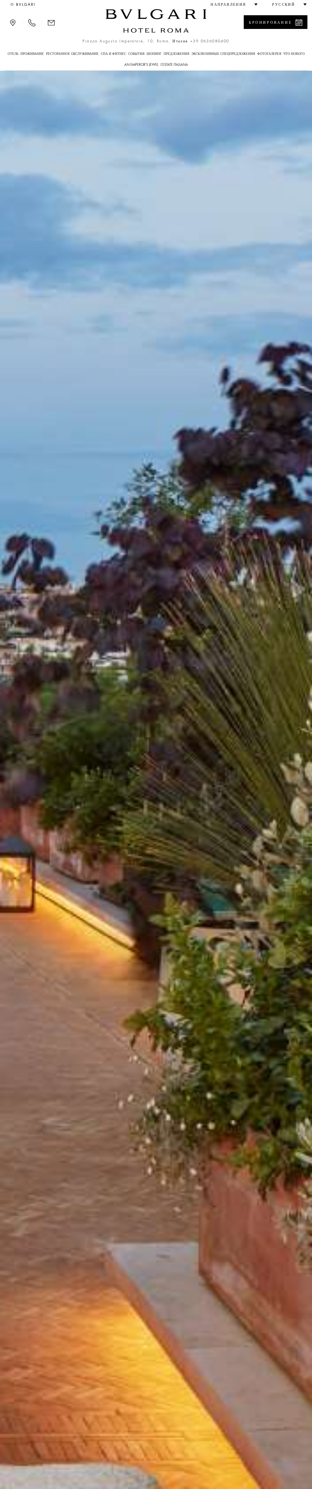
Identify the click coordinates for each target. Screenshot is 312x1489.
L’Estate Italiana (174, 64)
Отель (13, 53)
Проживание (32, 53)
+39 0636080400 (209, 41)
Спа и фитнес (113, 53)
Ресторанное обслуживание (72, 53)
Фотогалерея (269, 53)
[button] (231, 5)
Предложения (176, 53)
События (136, 53)
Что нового (294, 53)
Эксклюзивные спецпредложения (223, 53)
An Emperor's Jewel (141, 64)
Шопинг (154, 53)
